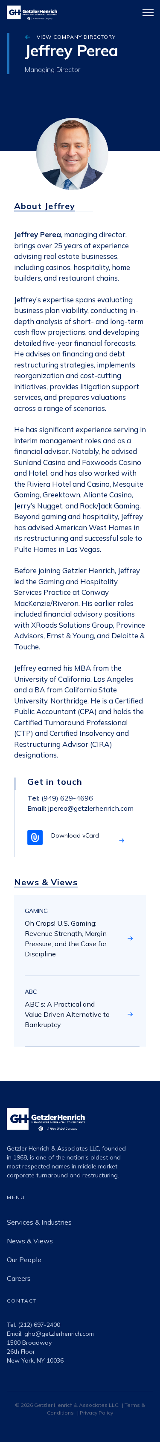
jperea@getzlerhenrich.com (91, 808)
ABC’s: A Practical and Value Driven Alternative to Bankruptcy (67, 1014)
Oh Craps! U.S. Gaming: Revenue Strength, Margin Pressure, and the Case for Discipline (66, 938)
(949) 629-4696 (66, 798)
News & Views (30, 1241)
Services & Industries (39, 1222)
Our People (24, 1259)
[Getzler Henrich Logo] (46, 1139)
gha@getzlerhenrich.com (59, 1333)
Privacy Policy (96, 1412)
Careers (19, 1278)
